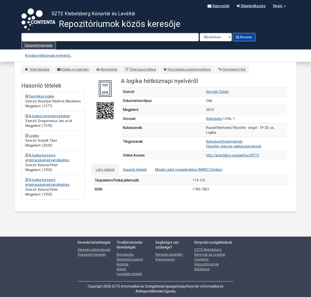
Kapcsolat (220, 6)
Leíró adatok (105, 170)
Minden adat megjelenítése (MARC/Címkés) (189, 170)
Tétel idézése (39, 69)
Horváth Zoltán (217, 92)
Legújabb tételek (129, 274)
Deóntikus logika (41, 96)
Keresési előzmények (94, 250)
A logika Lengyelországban (49, 116)
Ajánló (121, 269)
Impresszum (165, 259)
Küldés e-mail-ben (75, 69)
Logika (34, 136)
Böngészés (125, 254)
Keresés (245, 37)
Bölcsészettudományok (224, 141)
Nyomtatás (109, 69)
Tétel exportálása (142, 69)
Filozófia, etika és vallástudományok (233, 146)
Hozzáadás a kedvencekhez (189, 69)
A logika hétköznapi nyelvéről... (48, 56)
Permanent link (234, 69)
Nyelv (278, 6)
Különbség (214, 119)
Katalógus (202, 269)
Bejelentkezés (253, 6)
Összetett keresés (39, 45)
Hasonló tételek (135, 170)
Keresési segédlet (169, 254)
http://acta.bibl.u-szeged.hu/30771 (232, 155)
